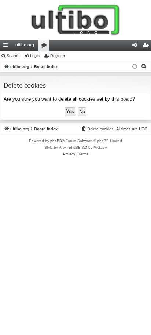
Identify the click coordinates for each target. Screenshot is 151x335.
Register (57, 55)
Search (13, 55)
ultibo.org (24, 45)
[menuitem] (144, 67)
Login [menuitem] (136, 46)
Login (35, 55)
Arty (62, 147)
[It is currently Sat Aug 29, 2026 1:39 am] (134, 67)
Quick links (7, 46)
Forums (45, 46)
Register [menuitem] (147, 46)
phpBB (56, 141)
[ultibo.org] (75, 20)
